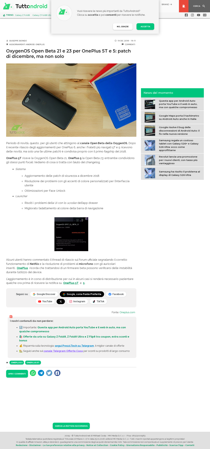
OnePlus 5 (16, 362)
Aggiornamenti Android (22, 44)
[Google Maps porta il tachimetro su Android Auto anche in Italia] (150, 117)
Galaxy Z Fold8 (22, 15)
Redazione (22, 445)
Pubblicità (162, 445)
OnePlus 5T (71, 283)
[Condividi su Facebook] (57, 373)
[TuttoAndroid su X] (61, 301)
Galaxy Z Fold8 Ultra (42, 15)
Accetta (145, 26)
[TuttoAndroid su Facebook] (186, 15)
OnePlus (40, 44)
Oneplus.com (127, 312)
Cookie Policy (117, 445)
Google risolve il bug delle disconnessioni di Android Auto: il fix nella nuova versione (179, 130)
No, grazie (123, 26)
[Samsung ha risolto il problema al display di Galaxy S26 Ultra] (150, 172)
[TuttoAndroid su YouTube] (198, 15)
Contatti (189, 445)
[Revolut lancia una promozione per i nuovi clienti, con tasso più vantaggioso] (150, 159)
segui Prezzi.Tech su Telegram (74, 345)
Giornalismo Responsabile (140, 445)
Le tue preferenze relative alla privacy (64, 445)
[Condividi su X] (49, 373)
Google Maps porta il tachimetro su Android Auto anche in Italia (179, 117)
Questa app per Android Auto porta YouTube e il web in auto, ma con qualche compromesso (178, 104)
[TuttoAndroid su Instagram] (192, 15)
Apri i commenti (17, 374)
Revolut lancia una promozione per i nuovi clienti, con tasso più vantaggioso (178, 160)
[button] (167, 5)
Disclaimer (35, 445)
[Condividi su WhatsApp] (33, 373)
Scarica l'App (176, 445)
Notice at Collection (97, 445)
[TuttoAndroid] (26, 6)
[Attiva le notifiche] (183, 6)
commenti (130, 44)
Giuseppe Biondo (18, 40)
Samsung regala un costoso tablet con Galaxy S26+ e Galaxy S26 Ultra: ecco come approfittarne (178, 145)
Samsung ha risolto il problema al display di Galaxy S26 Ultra (179, 173)
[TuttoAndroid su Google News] (204, 15)
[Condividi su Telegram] (41, 373)
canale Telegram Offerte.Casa (63, 350)
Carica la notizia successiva (71, 426)
